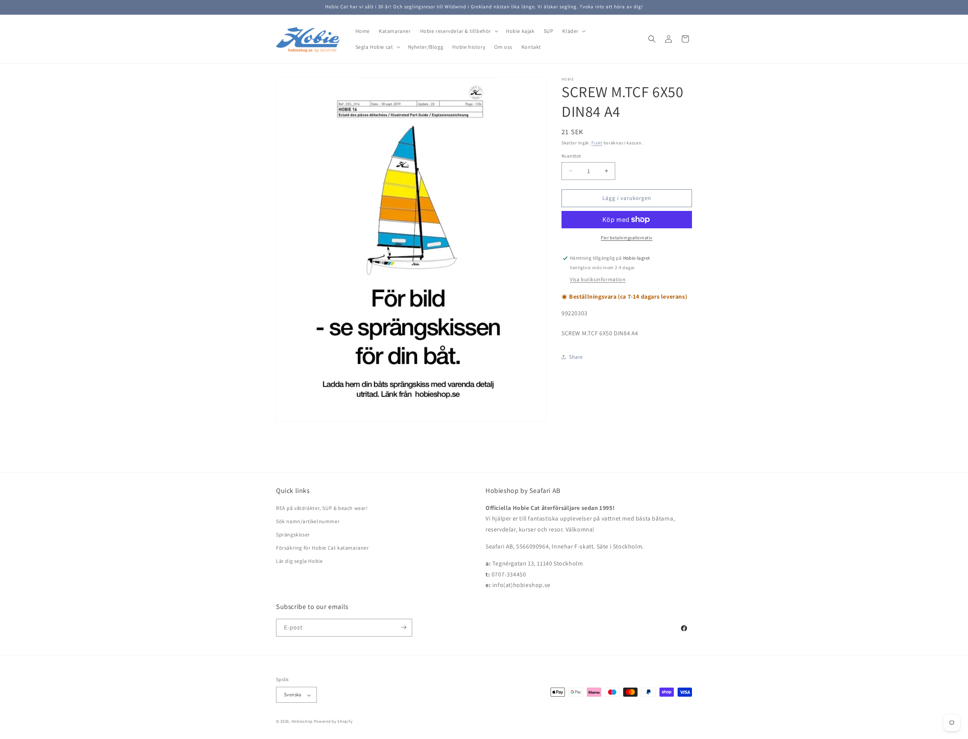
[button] (458, 31)
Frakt (597, 143)
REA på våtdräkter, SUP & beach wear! (322, 507)
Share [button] (576, 356)
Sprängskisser (293, 534)
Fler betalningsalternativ (627, 237)
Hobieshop (302, 721)
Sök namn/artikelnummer (308, 520)
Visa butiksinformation (597, 279)
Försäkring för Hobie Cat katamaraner (322, 547)
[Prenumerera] (403, 627)
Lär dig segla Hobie (299, 561)
